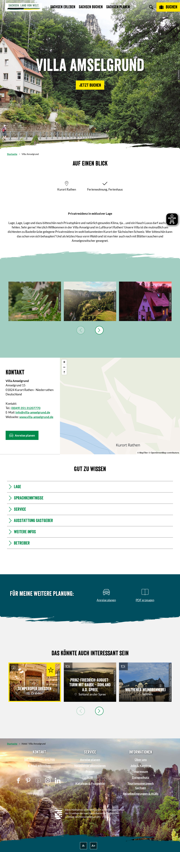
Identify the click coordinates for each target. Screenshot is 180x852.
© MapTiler (142, 452)
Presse (90, 771)
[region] (120, 406)
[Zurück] (80, 330)
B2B (90, 777)
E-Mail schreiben (39, 765)
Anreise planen (90, 759)
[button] (90, 85)
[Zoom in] (64, 362)
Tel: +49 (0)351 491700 (39, 759)
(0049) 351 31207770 (25, 408)
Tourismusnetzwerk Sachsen (140, 786)
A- (83, 845)
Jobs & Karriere (140, 765)
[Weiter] (99, 330)
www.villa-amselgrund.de (36, 417)
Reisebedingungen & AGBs (140, 793)
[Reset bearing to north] (64, 372)
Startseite (12, 154)
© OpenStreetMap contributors (164, 452)
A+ (93, 845)
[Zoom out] (64, 367)
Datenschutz (140, 777)
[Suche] (151, 7)
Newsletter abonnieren (90, 765)
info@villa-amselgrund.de (32, 412)
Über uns (141, 759)
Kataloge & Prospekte (90, 783)
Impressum (140, 771)
